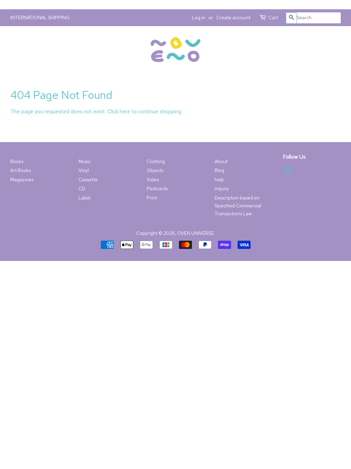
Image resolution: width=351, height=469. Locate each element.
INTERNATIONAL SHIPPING (40, 17)
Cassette (88, 179)
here (125, 111)
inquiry (222, 188)
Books (16, 161)
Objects (155, 170)
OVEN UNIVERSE (195, 233)
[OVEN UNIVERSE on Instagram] (286, 172)
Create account (233, 17)
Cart (273, 17)
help (219, 179)
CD (81, 188)
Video (153, 179)
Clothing (156, 161)
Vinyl (83, 170)
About (221, 161)
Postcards (157, 188)
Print (152, 198)
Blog (219, 170)
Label (84, 198)
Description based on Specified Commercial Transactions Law (238, 206)
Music (84, 161)
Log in (198, 17)
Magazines (21, 179)
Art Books (20, 170)
